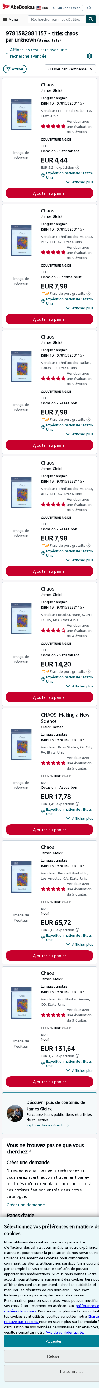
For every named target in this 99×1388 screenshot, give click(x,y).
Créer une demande (26, 1204)
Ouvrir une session (67, 8)
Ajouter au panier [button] (49, 193)
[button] (79, 182)
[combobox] (56, 19)
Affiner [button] (17, 69)
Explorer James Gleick (45, 1125)
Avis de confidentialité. (65, 1332)
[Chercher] (91, 19)
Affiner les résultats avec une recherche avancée (38, 53)
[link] (89, 56)
